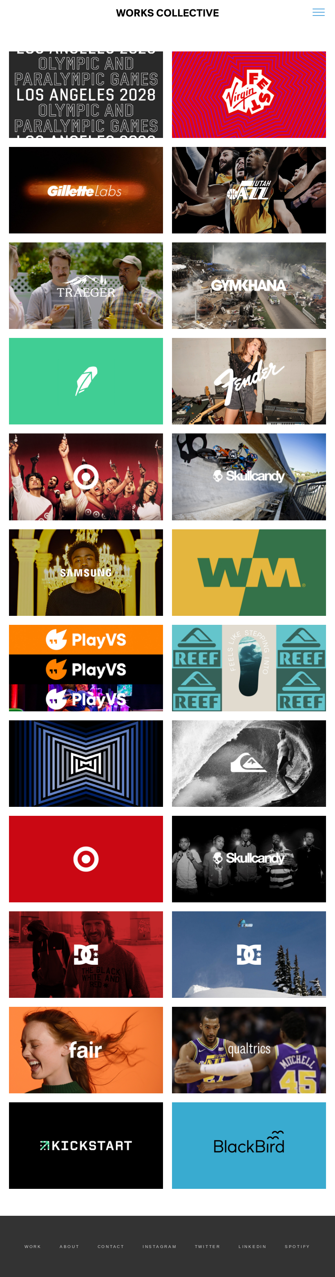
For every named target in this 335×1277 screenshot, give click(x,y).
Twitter (208, 1246)
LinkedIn (253, 1246)
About (70, 1246)
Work (33, 1246)
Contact (111, 1246)
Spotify (297, 1246)
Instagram (160, 1246)
